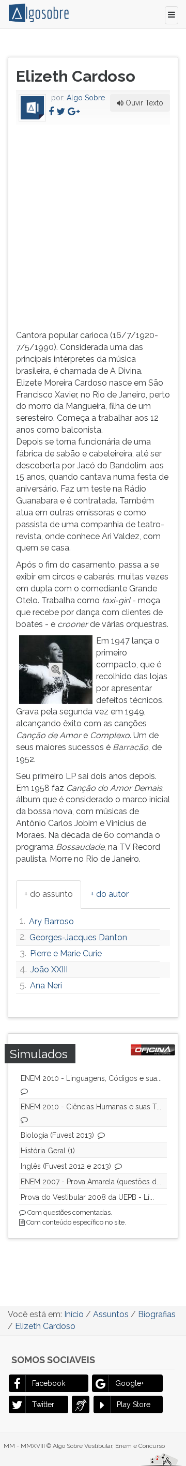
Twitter (43, 1404)
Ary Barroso (51, 921)
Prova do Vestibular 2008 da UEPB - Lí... (87, 1197)
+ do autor (109, 894)
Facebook (48, 1383)
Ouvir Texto (143, 103)
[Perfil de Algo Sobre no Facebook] (51, 111)
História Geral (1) (48, 1151)
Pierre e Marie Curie (66, 953)
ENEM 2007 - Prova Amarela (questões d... (91, 1182)
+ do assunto (48, 894)
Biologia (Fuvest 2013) (57, 1135)
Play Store (133, 1404)
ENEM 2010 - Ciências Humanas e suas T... (91, 1107)
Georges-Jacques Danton (78, 937)
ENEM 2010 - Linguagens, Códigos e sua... (91, 1078)
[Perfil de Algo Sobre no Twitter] (60, 111)
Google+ (129, 1383)
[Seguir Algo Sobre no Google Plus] (74, 111)
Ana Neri (46, 985)
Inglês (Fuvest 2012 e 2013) (66, 1166)
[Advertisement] (93, 225)
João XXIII (49, 969)
